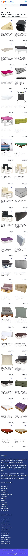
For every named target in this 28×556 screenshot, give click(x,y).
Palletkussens (4, 504)
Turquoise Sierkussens (6, 537)
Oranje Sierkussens (5, 529)
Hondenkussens (4, 510)
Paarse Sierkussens (5, 531)
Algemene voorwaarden (20, 553)
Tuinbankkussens (4, 508)
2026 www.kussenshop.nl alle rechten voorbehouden (14, 550)
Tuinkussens (3, 498)
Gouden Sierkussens (5, 543)
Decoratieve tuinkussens (6, 494)
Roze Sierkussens (5, 535)
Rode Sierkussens (5, 533)
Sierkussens (3, 490)
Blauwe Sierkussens (5, 519)
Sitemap (14, 554)
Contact (12, 553)
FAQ (8, 553)
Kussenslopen (4, 496)
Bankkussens (4, 506)
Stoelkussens (4, 502)
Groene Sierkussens (5, 525)
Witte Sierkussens (5, 539)
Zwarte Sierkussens (5, 541)
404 (6, 8)
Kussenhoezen (4, 492)
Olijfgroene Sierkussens (6, 527)
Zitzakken (3, 500)
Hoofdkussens (4, 486)
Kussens (3, 553)
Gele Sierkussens (5, 523)
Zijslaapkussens (4, 488)
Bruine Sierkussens (5, 521)
